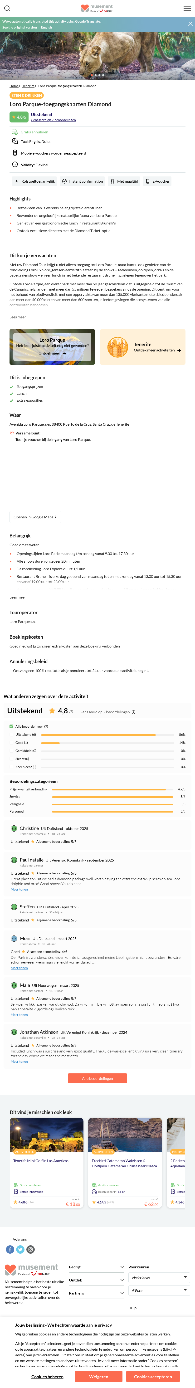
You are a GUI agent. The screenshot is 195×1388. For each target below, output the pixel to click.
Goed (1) (21, 742)
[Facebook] (9, 1249)
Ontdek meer (50, 353)
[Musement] (97, 8)
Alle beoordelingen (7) (31, 726)
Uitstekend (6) (25, 734)
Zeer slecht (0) (25, 767)
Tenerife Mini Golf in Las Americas (40, 1160)
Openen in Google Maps (34, 517)
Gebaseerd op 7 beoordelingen (53, 120)
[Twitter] (19, 1249)
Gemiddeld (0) (25, 751)
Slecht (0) (22, 759)
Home (14, 86)
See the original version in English (27, 27)
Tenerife (28, 86)
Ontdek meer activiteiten (155, 350)
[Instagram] (30, 1249)
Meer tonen (19, 889)
